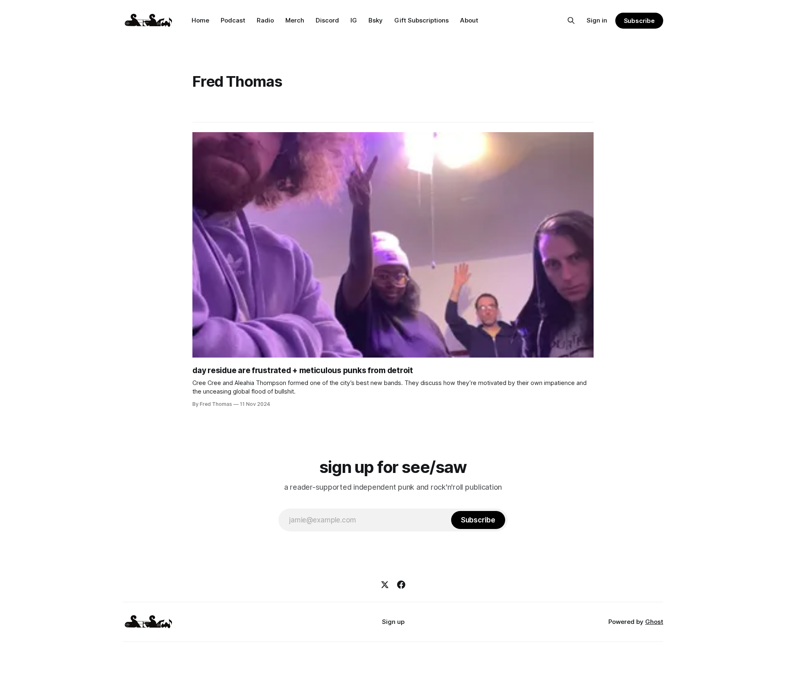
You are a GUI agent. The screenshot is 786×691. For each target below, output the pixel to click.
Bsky (375, 20)
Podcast (233, 20)
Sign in (597, 20)
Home (200, 20)
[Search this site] (571, 20)
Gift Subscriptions (421, 20)
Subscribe (639, 21)
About (469, 20)
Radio (265, 20)
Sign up (393, 622)
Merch (294, 20)
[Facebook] (401, 585)
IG (353, 20)
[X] (385, 585)
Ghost (654, 622)
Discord (327, 20)
